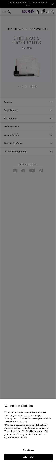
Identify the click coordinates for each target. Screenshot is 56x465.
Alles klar (28, 457)
